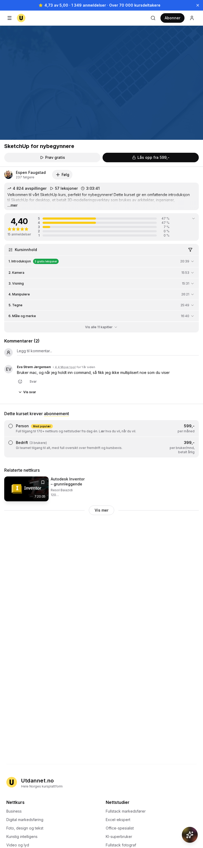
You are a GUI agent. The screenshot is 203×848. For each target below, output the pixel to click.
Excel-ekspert (118, 819)
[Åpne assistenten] (190, 835)
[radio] (10, 426)
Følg (65, 174)
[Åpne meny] (9, 18)
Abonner (172, 18)
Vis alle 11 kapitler (99, 327)
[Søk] (153, 18)
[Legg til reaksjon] (20, 381)
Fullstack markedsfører (126, 811)
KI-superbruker (119, 836)
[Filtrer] (190, 249)
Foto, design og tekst (24, 828)
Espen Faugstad (31, 172)
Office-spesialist (120, 828)
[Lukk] (198, 5)
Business (14, 811)
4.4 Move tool (65, 367)
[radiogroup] (101, 438)
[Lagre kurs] (43, 482)
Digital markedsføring (24, 819)
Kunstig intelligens (22, 836)
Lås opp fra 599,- (153, 157)
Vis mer (101, 510)
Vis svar (29, 392)
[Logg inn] (192, 18)
